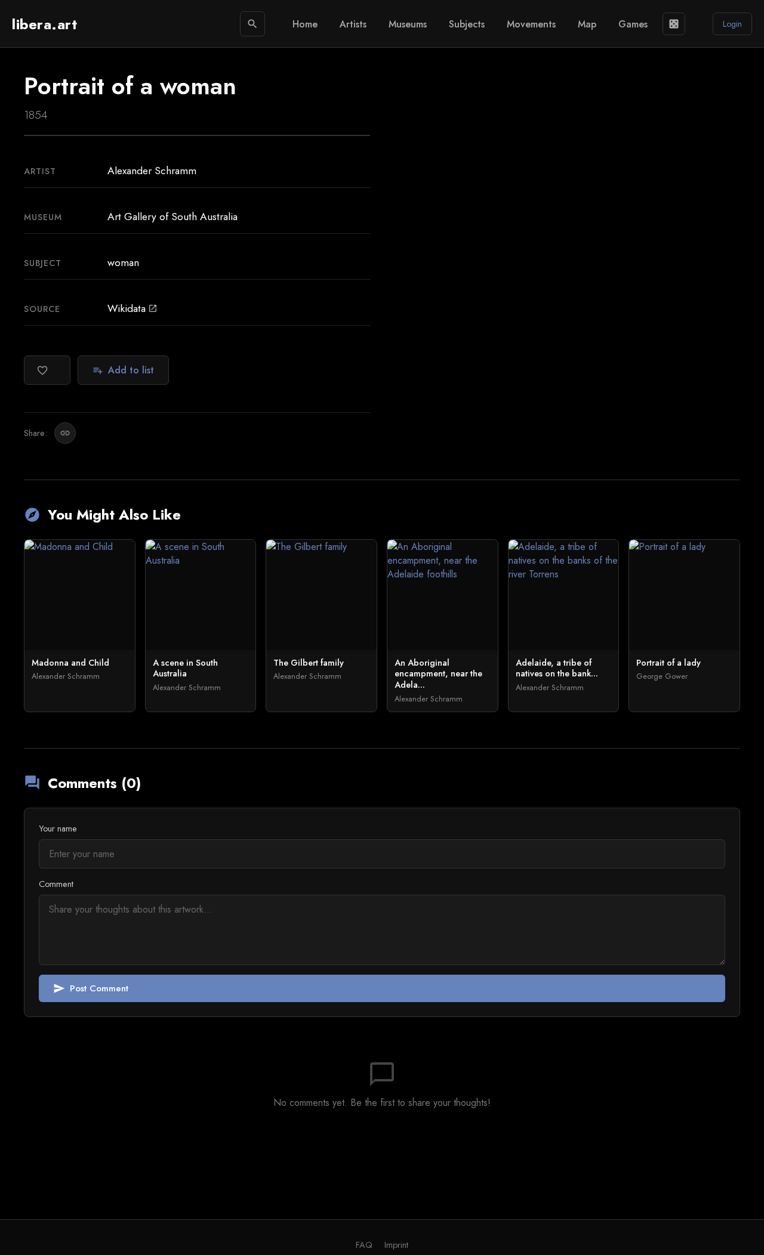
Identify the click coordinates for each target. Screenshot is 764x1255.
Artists (353, 24)
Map (587, 24)
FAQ (364, 1245)
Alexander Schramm (151, 170)
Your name (58, 828)
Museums (408, 24)
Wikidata (132, 308)
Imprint (396, 1245)
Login (732, 24)
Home (305, 24)
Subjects (467, 24)
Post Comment (90, 988)
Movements (531, 24)
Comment (56, 884)
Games (633, 24)
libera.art (44, 24)
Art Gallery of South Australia (172, 216)
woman (123, 262)
